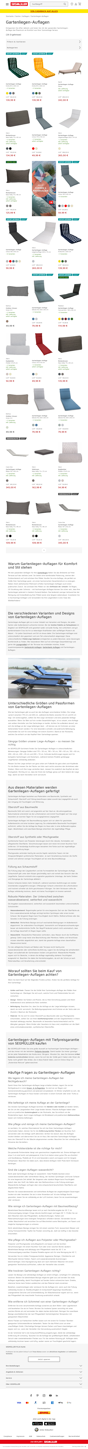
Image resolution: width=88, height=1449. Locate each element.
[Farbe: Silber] (62, 206)
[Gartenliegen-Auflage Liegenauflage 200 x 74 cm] (70, 118)
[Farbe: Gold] (59, 319)
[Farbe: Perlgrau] (33, 261)
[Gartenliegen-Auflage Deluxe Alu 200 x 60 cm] (44, 399)
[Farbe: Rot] (33, 148)
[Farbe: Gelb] (7, 93)
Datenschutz (41, 1436)
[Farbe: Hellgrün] (33, 425)
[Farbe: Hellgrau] (36, 319)
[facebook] (31, 1396)
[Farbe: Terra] (62, 319)
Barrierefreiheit (74, 1436)
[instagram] (44, 1396)
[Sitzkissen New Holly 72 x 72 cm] (44, 450)
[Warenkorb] (80, 4)
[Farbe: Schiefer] (7, 206)
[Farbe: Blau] (10, 93)
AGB (30, 1436)
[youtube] (50, 1396)
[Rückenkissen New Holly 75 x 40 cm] (18, 118)
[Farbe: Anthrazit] (59, 206)
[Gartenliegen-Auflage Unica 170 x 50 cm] (44, 118)
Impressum (20, 1436)
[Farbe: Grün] (36, 93)
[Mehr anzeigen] (44, 188)
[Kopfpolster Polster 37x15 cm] (18, 343)
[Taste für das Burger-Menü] (7, 4)
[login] (76, 4)
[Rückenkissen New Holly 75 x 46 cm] (18, 506)
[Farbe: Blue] (13, 261)
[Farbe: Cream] (7, 374)
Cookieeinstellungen (57, 1436)
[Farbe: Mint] (69, 206)
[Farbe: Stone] (7, 427)
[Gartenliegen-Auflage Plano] (70, 66)
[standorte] (72, 4)
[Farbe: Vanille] (59, 148)
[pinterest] (37, 1396)
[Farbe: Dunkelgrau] (7, 148)
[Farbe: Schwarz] (10, 148)
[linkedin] (57, 1396)
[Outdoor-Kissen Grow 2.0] (18, 288)
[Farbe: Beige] (36, 148)
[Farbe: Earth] (7, 321)
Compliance (8, 1436)
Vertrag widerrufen (78, 1446)
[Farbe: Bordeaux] (65, 319)
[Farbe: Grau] (13, 93)
